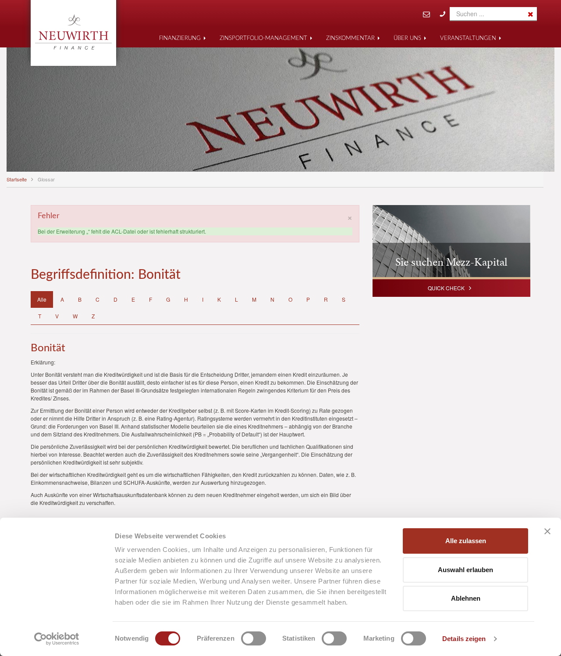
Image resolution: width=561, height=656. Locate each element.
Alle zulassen (465, 540)
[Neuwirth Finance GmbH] (73, 32)
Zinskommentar (350, 38)
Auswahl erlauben (465, 569)
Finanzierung (180, 38)
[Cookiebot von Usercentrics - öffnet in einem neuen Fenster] (56, 638)
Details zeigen (464, 638)
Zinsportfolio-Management (263, 38)
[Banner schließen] (547, 531)
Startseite (17, 179)
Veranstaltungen (468, 38)
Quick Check (446, 288)
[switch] (253, 638)
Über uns (407, 38)
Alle (41, 299)
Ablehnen (465, 598)
